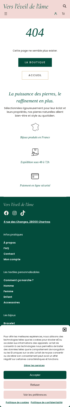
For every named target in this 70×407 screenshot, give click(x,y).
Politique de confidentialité (46, 402)
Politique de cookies (17, 402)
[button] (64, 329)
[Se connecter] (55, 13)
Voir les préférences (35, 394)
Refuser (35, 384)
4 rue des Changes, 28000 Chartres (27, 222)
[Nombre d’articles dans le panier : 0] (63, 13)
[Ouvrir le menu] (6, 13)
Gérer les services (34, 365)
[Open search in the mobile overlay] (64, 6)
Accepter (35, 374)
